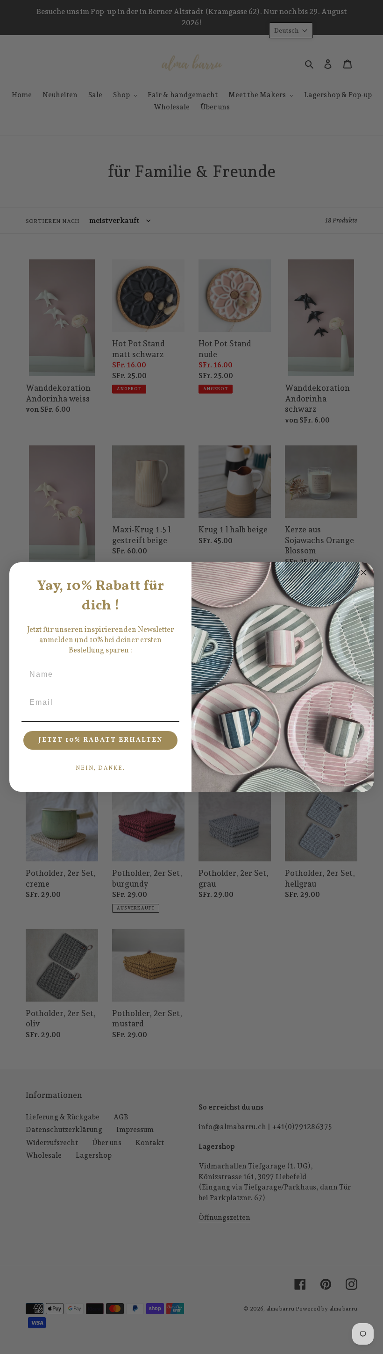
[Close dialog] (363, 572)
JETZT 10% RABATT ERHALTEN (101, 740)
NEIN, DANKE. (100, 768)
